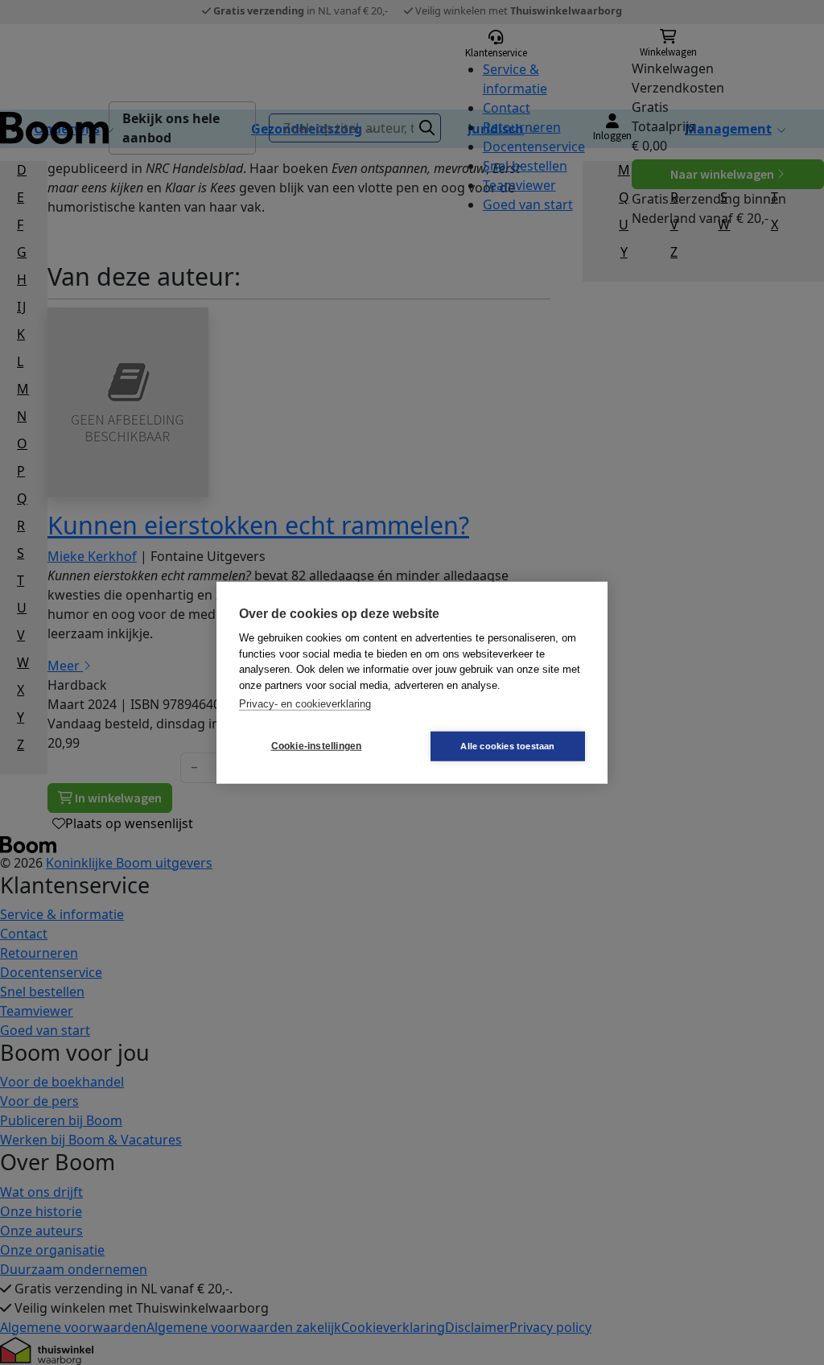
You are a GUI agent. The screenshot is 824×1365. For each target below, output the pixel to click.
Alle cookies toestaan (507, 745)
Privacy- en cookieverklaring (305, 704)
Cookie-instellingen (316, 746)
